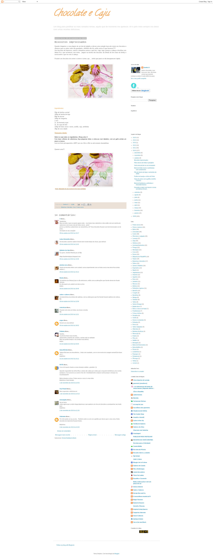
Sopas (134, 259)
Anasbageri (137, 433)
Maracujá (135, 333)
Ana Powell (63, 389)
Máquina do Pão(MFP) (139, 256)
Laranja (135, 238)
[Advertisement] (142, 49)
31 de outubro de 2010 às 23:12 (69, 358)
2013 (134, 142)
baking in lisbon (138, 519)
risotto (134, 317)
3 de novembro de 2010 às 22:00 (70, 427)
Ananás (135, 275)
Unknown (62, 416)
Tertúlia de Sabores (139, 424)
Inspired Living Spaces (140, 509)
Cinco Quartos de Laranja (141, 380)
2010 (134, 150)
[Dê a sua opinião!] (84, 204)
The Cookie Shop (138, 414)
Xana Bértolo (64, 350)
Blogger (116, 553)
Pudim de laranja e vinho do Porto (144, 176)
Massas (135, 284)
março (136, 208)
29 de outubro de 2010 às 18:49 (69, 288)
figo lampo (136, 456)
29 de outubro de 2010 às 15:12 (69, 272)
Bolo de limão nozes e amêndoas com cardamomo (144, 168)
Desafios (135, 315)
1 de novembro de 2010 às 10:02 (70, 383)
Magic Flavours (138, 499)
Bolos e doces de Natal (140, 308)
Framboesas (136, 311)
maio (136, 202)
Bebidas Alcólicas (138, 331)
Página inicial (92, 435)
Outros (135, 263)
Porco (134, 324)
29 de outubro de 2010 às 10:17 (69, 233)
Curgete (135, 293)
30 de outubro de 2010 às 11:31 (69, 314)
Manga (135, 297)
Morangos (136, 250)
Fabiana (62, 331)
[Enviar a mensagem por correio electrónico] (78, 204)
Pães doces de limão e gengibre (144, 163)
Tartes (134, 302)
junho (136, 200)
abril (135, 205)
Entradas (135, 322)
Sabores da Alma (138, 427)
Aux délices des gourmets (141, 407)
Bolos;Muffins (137, 347)
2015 (134, 137)
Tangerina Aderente (139, 512)
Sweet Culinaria (138, 516)
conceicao (63, 307)
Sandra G (147, 67)
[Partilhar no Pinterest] (90, 204)
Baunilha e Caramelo (139, 478)
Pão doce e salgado (139, 236)
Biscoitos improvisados (141, 160)
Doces (134, 254)
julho (136, 197)
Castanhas (136, 351)
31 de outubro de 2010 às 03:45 (69, 344)
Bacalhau (135, 295)
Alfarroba (135, 329)
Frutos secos (80, 207)
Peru (134, 279)
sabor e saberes (65, 294)
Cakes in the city (138, 420)
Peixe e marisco (137, 227)
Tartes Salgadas (137, 327)
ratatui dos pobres (139, 472)
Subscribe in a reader (137, 371)
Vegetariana (136, 272)
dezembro (137, 153)
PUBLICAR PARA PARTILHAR (142, 436)
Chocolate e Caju (81, 14)
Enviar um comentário (64, 431)
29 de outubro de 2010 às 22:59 (69, 301)
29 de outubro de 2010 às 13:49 (69, 259)
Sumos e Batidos (138, 265)
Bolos (134, 229)
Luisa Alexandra (65, 239)
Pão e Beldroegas (138, 469)
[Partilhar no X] (86, 204)
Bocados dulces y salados (141, 453)
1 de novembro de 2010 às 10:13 (70, 394)
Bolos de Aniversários (139, 345)
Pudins (135, 336)
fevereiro (137, 210)
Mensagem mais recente (62, 435)
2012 (134, 145)
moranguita (63, 400)
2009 (134, 216)
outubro (136, 158)
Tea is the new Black (139, 522)
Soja (134, 241)
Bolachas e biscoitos (66, 207)
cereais (135, 363)
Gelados (135, 281)
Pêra (134, 338)
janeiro (136, 213)
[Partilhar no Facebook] (88, 204)
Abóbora (135, 243)
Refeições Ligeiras (138, 288)
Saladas (135, 299)
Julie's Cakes (137, 459)
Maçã (134, 270)
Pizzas (135, 349)
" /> (137, 88)
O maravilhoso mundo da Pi (142, 496)
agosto (136, 195)
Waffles (135, 340)
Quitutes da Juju (65, 250)
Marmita (135, 398)
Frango (135, 247)
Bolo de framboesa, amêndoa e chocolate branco (143, 184)
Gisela (62, 278)
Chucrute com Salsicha (140, 430)
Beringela (135, 342)
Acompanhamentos (138, 245)
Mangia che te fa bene (140, 462)
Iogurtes (135, 277)
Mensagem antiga (120, 435)
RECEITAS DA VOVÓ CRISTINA (143, 440)
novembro (137, 155)
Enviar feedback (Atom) (69, 438)
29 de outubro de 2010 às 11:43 (69, 244)
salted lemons (137, 395)
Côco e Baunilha (138, 391)
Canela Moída (137, 446)
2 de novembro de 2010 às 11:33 (69, 410)
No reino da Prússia (139, 449)
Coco (74, 207)
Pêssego (135, 358)
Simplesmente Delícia (140, 411)
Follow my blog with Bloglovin (65, 545)
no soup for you (138, 404)
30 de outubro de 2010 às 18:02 (69, 325)
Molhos (135, 286)
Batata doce (136, 306)
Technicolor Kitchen (139, 401)
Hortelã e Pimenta (139, 506)
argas (61, 320)
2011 (134, 148)
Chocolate (136, 232)
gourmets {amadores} (140, 383)
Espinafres (136, 268)
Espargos (135, 354)
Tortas (134, 361)
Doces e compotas (138, 320)
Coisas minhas (137, 313)
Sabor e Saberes (138, 490)
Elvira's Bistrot (138, 487)
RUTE (61, 364)
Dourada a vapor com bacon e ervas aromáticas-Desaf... (145, 188)
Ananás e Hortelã (138, 417)
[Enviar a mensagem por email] (82, 204)
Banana (135, 290)
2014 (134, 140)
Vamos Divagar (137, 304)
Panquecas (136, 356)
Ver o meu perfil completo (138, 78)
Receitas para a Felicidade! (141, 443)
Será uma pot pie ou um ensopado (144, 165)
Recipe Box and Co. (139, 493)
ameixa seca (64, 265)
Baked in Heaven (138, 503)
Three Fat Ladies (138, 475)
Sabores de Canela (139, 465)
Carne (134, 234)
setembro (137, 192)
